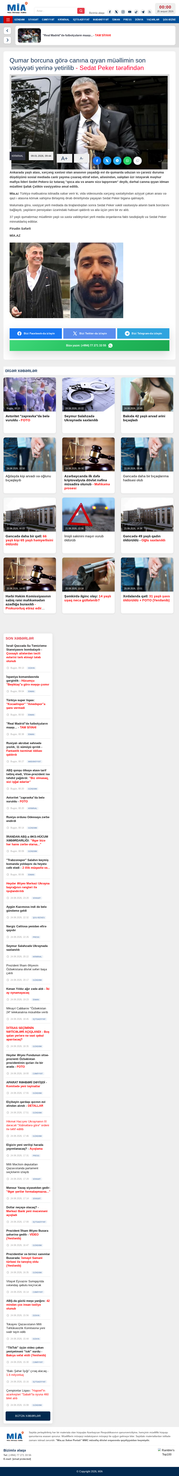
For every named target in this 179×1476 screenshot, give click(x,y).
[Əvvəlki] (7, 30)
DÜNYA (139, 19)
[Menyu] (8, 19)
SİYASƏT (33, 19)
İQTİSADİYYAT (81, 19)
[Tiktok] (136, 11)
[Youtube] (129, 11)
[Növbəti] (7, 40)
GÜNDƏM (19, 19)
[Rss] (149, 11)
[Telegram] (143, 11)
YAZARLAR (153, 19)
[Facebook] (109, 11)
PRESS (127, 19)
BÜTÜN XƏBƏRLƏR (28, 1415)
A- (81, 158)
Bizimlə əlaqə (96, 12)
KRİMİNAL (63, 19)
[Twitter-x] (116, 11)
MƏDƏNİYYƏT (101, 19)
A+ (64, 158)
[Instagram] (123, 11)
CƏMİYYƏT (48, 19)
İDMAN (116, 19)
